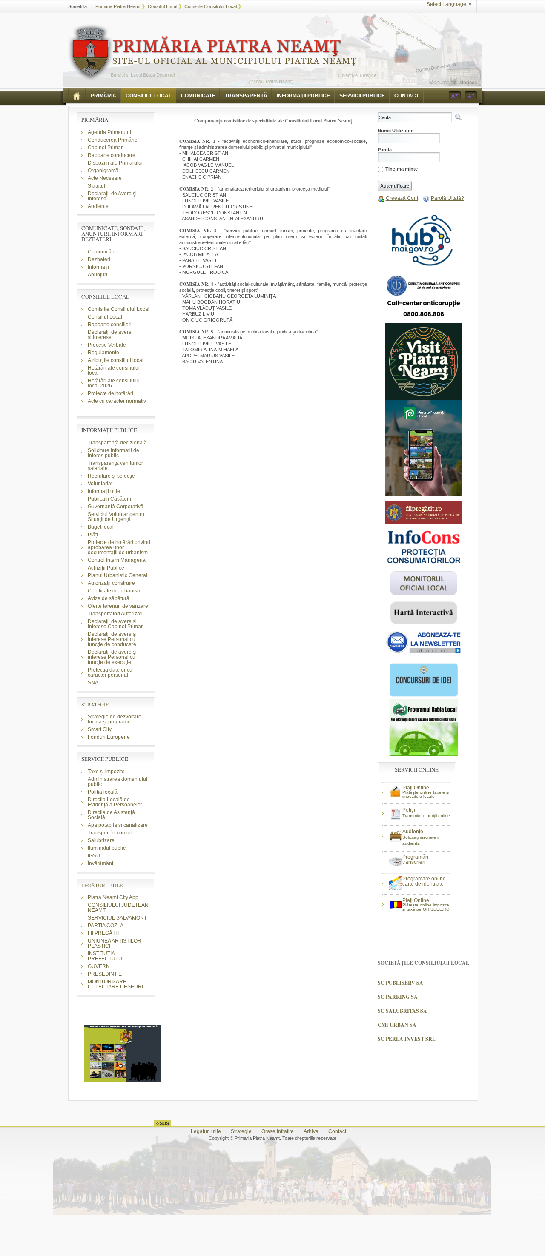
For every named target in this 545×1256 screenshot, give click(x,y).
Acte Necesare (105, 178)
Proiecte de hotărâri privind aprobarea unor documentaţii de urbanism (119, 547)
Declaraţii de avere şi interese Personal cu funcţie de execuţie (112, 657)
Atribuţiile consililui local (115, 360)
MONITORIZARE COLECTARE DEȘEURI (116, 984)
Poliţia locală (103, 792)
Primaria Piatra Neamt (118, 6)
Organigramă (103, 170)
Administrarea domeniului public (117, 782)
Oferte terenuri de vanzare (118, 606)
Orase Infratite (277, 1131)
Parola (385, 150)
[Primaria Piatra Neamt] (212, 52)
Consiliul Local (162, 6)
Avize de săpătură (108, 598)
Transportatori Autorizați (115, 613)
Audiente (98, 206)
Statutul (96, 185)
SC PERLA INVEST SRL (407, 1038)
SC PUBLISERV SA (400, 982)
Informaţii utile (104, 491)
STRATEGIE (95, 704)
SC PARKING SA (398, 996)
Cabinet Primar (105, 147)
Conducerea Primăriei (113, 139)
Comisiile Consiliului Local (210, 6)
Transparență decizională (117, 442)
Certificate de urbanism (114, 590)
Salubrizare (101, 840)
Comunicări (101, 251)
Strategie (241, 1131)
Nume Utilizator (395, 130)
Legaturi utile (206, 1131)
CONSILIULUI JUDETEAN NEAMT (118, 908)
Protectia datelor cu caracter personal (110, 672)
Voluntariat (100, 483)
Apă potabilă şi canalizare (118, 825)
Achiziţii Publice (106, 567)
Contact (337, 1131)
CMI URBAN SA (397, 1024)
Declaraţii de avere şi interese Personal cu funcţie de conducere (112, 639)
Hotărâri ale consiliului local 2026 (114, 383)
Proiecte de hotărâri (110, 393)
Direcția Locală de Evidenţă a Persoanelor (115, 802)
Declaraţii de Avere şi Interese (112, 196)
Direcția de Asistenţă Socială (111, 815)
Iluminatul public (107, 848)
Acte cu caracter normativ (117, 401)
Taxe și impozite (106, 771)
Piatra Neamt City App (113, 897)
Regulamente (103, 352)
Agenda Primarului (109, 132)
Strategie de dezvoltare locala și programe (114, 719)
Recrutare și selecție (111, 475)
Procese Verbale (107, 344)
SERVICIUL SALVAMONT (117, 917)
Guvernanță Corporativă (115, 506)
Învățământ (100, 863)
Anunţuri (97, 274)
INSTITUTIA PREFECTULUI (105, 956)
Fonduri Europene (109, 737)
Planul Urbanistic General (117, 575)
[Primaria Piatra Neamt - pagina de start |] (77, 95)
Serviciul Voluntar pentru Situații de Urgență (116, 517)
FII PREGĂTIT (104, 933)
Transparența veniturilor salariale (115, 466)
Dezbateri (99, 259)
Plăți (93, 534)
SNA (93, 682)
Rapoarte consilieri (110, 324)
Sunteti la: (78, 6)
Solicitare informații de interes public (113, 453)
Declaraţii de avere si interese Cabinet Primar (115, 624)
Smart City (100, 729)
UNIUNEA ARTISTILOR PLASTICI (114, 943)
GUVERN (99, 966)
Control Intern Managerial (117, 560)
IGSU (94, 855)
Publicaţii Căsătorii (109, 498)
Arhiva (311, 1131)
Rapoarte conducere (111, 155)
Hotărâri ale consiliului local (114, 370)
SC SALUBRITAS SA (402, 1010)
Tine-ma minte (401, 169)
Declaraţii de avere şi (110, 335)
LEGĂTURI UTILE (102, 885)
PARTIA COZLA (105, 925)
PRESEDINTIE (105, 974)
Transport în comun (110, 832)
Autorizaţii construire (111, 583)
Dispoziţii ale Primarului (115, 162)
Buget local (101, 527)
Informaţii (98, 267)
